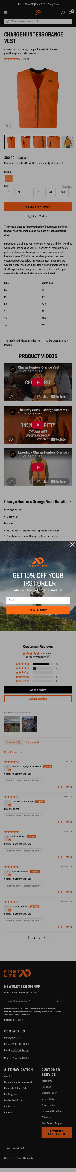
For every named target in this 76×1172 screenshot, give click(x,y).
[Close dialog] (72, 544)
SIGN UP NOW (38, 610)
